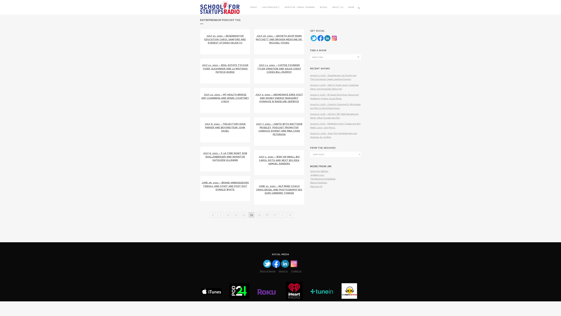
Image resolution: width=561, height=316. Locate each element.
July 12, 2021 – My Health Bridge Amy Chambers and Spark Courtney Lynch (225, 98)
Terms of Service (267, 271)
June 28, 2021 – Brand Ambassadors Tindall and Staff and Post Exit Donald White (225, 186)
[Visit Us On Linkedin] (327, 41)
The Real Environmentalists (323, 179)
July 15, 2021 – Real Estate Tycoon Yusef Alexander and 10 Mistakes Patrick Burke (225, 68)
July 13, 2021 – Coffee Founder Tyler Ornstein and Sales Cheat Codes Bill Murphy (279, 68)
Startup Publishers (318, 183)
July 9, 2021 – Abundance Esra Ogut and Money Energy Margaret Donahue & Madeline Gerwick (279, 98)
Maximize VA (316, 186)
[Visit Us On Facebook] (320, 41)
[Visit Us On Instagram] (334, 41)
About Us (283, 271)
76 (267, 214)
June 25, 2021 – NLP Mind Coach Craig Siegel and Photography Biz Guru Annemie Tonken (279, 189)
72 (236, 214)
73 (243, 214)
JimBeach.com (317, 175)
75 (259, 214)
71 (228, 214)
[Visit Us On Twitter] (313, 41)
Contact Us (296, 271)
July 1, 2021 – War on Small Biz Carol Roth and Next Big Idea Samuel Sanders (279, 160)
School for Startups (319, 171)
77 (274, 214)
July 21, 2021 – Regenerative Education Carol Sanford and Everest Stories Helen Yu (225, 39)
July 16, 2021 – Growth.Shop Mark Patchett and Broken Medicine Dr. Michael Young (279, 39)
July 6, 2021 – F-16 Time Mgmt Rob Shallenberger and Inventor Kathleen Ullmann (225, 157)
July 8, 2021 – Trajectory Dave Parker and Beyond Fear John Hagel (225, 127)
